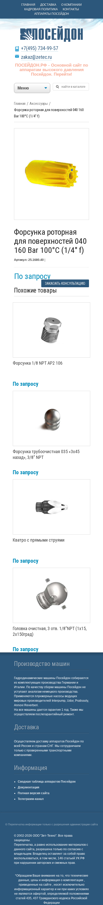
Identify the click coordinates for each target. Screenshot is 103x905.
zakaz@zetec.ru (36, 57)
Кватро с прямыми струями (38, 540)
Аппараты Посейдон (51, 14)
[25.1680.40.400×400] (51, 174)
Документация (28, 787)
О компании (71, 5)
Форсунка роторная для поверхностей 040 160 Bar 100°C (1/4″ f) (49, 113)
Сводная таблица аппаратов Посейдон (47, 781)
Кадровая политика (41, 9)
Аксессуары (39, 103)
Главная (28, 5)
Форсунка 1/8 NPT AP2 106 (37, 363)
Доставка (48, 5)
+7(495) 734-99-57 (39, 48)
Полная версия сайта (34, 793)
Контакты (71, 9)
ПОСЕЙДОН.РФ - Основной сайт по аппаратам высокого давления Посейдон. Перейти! (51, 70)
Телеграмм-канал (31, 799)
